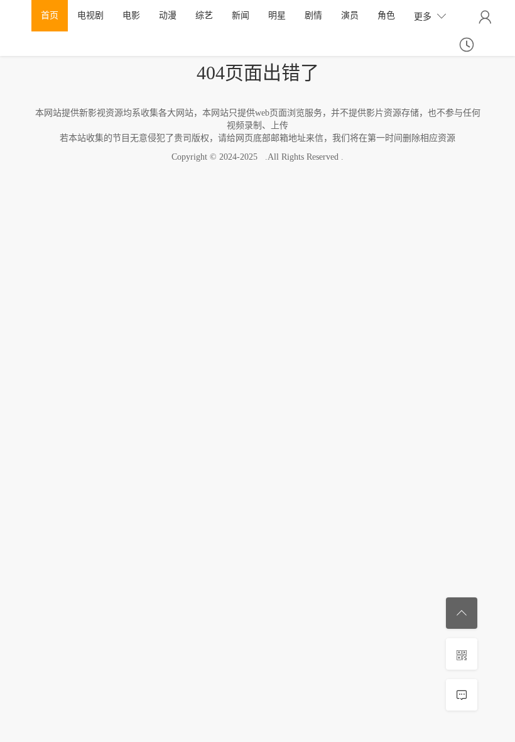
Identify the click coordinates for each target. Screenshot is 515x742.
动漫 (167, 15)
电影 (131, 15)
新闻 (240, 15)
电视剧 (90, 15)
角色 (386, 15)
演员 (350, 15)
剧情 (313, 15)
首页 (49, 15)
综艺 (204, 15)
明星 (277, 15)
